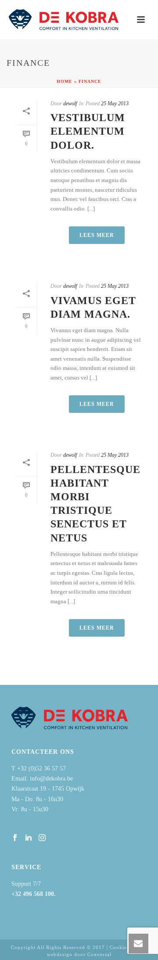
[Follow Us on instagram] (42, 838)
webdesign (59, 954)
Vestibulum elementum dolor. (87, 131)
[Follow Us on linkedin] (28, 838)
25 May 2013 (115, 103)
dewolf (70, 103)
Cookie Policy (127, 947)
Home (64, 81)
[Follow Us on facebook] (14, 838)
